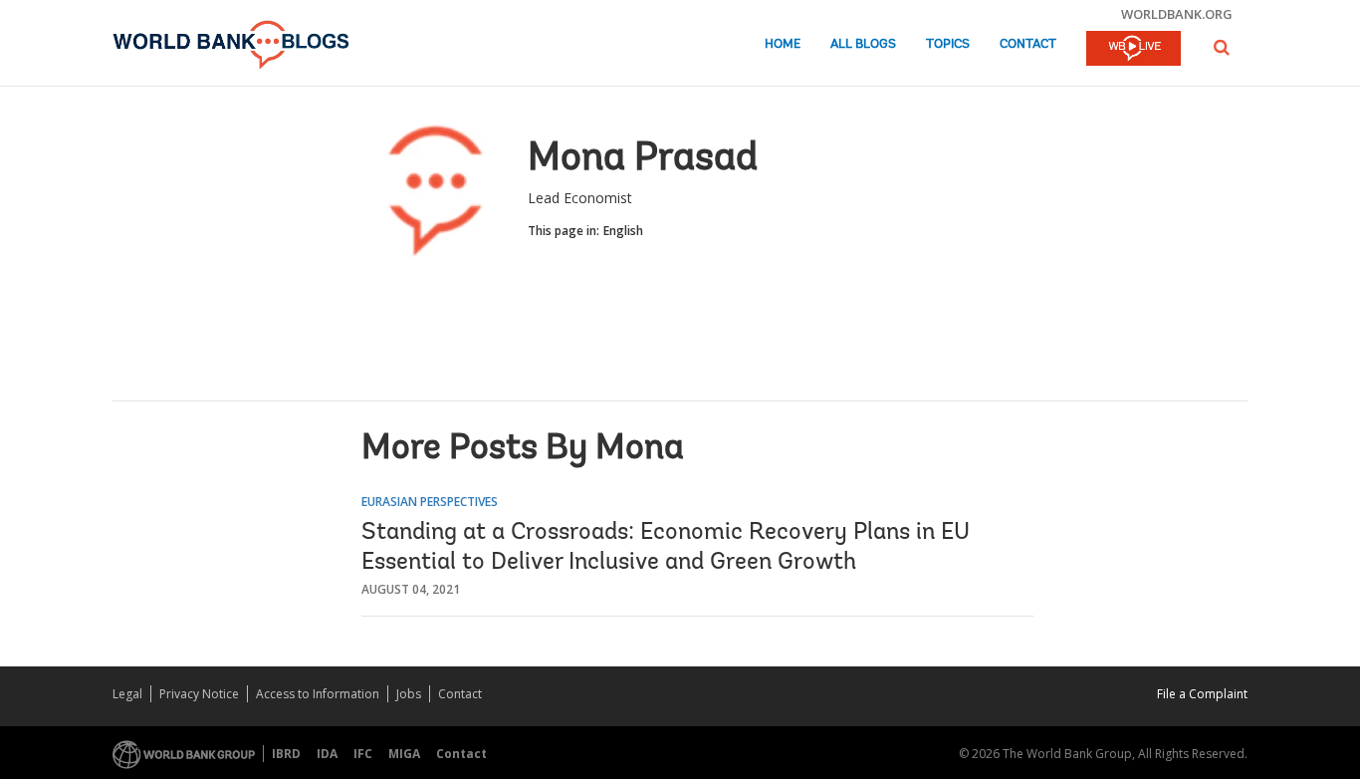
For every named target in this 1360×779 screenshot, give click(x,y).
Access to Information (317, 693)
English (623, 230)
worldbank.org (1177, 14)
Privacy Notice (199, 693)
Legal (127, 693)
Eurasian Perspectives (429, 501)
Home (782, 44)
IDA (327, 753)
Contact (1028, 44)
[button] (1222, 47)
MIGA (404, 753)
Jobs (408, 693)
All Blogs (863, 44)
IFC (362, 753)
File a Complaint (1202, 693)
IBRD (286, 753)
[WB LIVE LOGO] (1133, 50)
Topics (948, 44)
